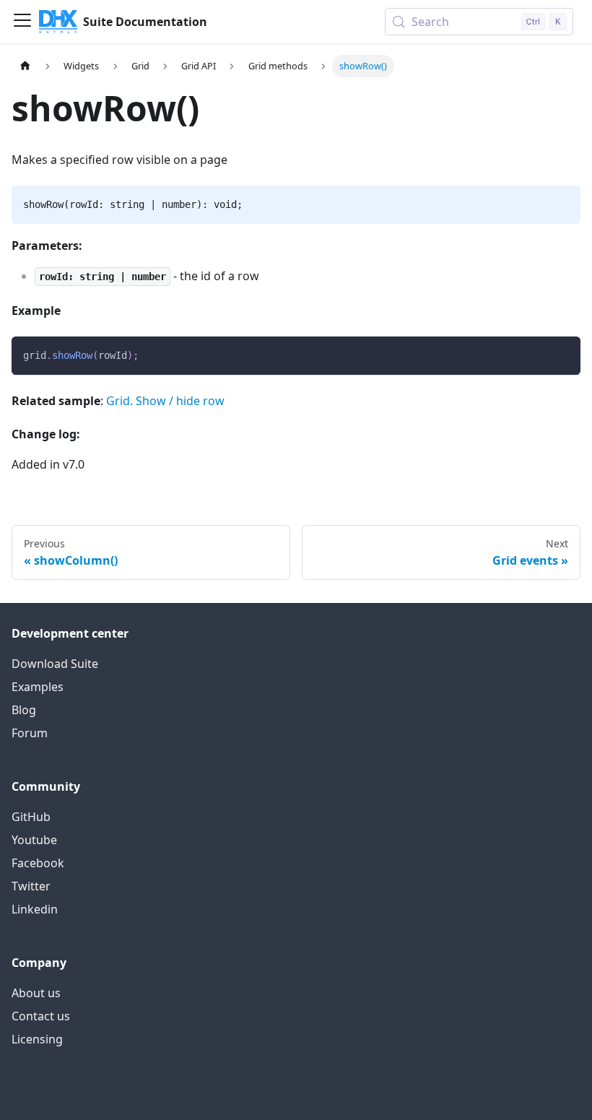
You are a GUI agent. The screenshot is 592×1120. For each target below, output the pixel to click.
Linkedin (35, 909)
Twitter (31, 886)
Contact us (41, 1016)
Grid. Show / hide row (165, 401)
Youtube (34, 840)
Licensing (37, 1039)
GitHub (31, 817)
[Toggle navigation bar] (22, 21)
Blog (24, 710)
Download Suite (55, 664)
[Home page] (25, 66)
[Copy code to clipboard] (563, 354)
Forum (30, 733)
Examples (38, 687)
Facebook (38, 863)
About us (36, 993)
